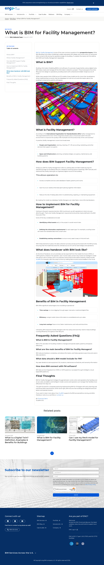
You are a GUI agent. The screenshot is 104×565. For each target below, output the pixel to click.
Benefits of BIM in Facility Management (18, 76)
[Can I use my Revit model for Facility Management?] (84, 433)
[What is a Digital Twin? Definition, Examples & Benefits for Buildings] (20, 433)
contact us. (60, 395)
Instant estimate (92, 9)
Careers (69, 9)
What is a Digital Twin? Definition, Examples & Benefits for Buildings (16, 440)
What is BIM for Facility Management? (49, 438)
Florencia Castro (43, 398)
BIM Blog (59, 14)
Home (7, 18)
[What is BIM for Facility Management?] (52, 433)
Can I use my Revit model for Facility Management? (83, 438)
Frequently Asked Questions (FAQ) (17, 79)
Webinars (51, 14)
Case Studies (42, 14)
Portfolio (31, 14)
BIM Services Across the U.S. (19, 553)
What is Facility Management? (16, 58)
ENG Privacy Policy (90, 484)
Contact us (79, 9)
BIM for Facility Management (45, 52)
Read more (70, 2)
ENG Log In (72, 529)
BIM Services (9, 14)
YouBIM (61, 393)
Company (67, 14)
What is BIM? (11, 54)
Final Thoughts (11, 82)
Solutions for (21, 14)
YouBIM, (38, 259)
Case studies (41, 528)
